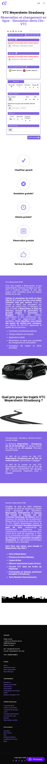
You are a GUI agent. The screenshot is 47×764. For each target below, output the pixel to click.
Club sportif (8, 688)
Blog (5, 741)
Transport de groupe (11, 710)
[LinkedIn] (22, 761)
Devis (5, 665)
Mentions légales (10, 737)
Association (8, 686)
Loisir (6, 712)
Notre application (10, 669)
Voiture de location (10, 707)
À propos (7, 731)
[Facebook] (13, 761)
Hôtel (5, 693)
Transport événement (11, 714)
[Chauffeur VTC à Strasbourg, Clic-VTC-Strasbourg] (4, 3)
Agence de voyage (10, 684)
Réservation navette (10, 720)
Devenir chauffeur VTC (12, 695)
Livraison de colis (10, 716)
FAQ (5, 735)
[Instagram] (25, 761)
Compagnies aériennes (12, 691)
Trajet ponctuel (9, 705)
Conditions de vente (10, 739)
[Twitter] (16, 761)
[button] (35, 759)
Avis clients (8, 733)
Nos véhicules (8, 671)
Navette (6, 718)
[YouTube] (19, 761)
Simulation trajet (9, 667)
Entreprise (7, 682)
